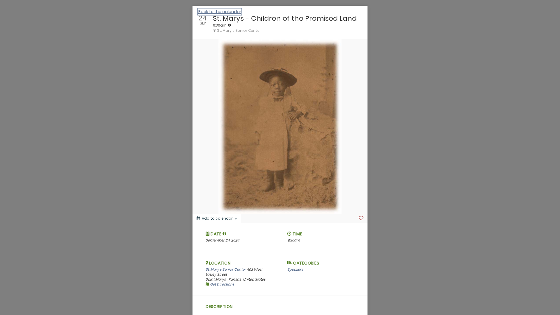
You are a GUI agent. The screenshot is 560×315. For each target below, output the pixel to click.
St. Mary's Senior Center (226, 269)
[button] (224, 234)
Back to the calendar (219, 12)
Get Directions (221, 284)
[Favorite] (361, 218)
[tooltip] (229, 25)
